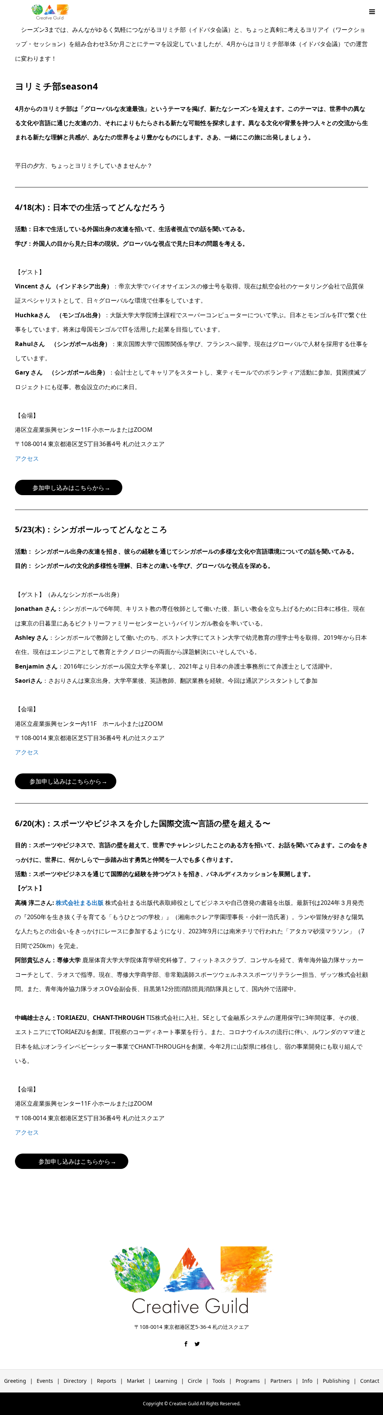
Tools (218, 1380)
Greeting (15, 1380)
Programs (248, 1380)
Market (135, 1380)
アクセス (27, 458)
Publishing (336, 1380)
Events (45, 1380)
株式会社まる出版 (80, 903)
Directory (75, 1380)
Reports (106, 1380)
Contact (369, 1380)
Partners (281, 1380)
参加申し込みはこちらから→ (71, 488)
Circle (195, 1380)
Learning (166, 1380)
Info (307, 1380)
